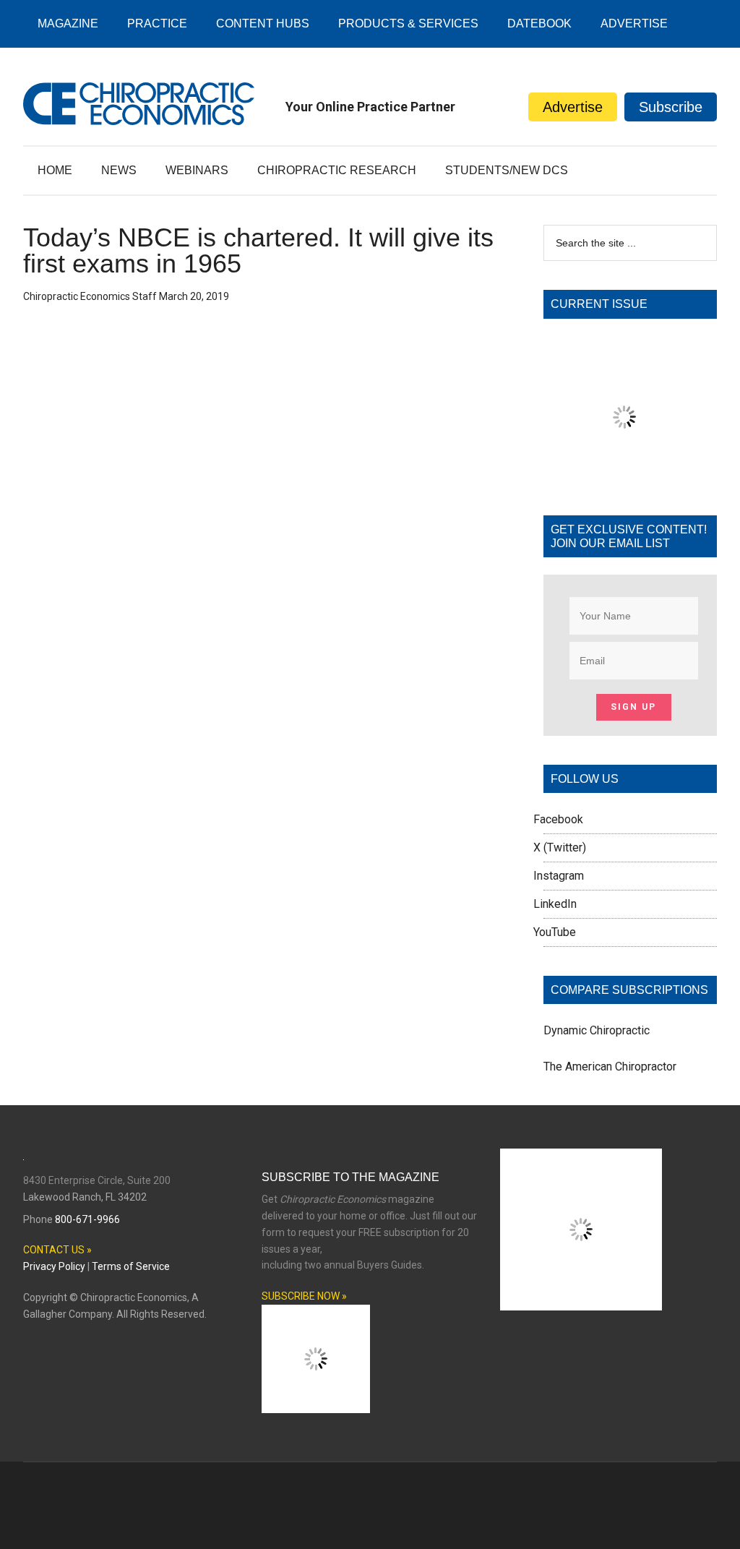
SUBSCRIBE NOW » (304, 1296)
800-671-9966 (87, 1219)
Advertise (573, 107)
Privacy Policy (54, 1266)
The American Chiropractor (609, 1066)
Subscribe (670, 107)
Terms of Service (131, 1266)
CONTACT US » (57, 1250)
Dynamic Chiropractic (596, 1030)
